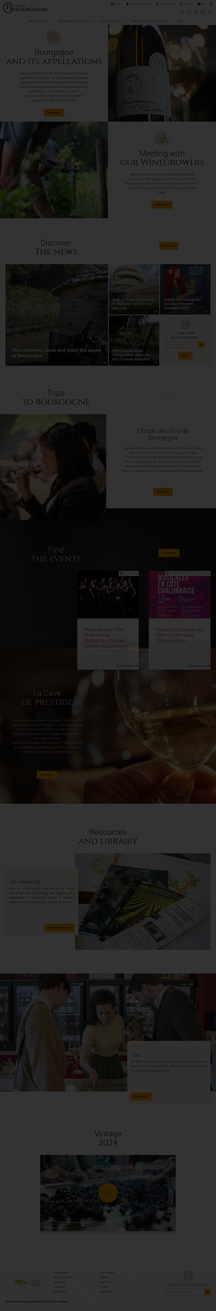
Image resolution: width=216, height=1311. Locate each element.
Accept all (139, 649)
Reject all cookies (140, 654)
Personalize (139, 660)
